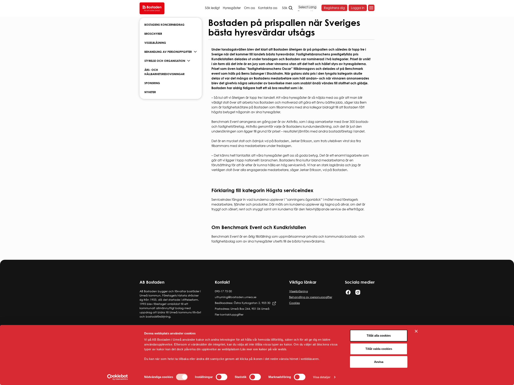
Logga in (357, 8)
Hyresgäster (232, 8)
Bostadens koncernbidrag (164, 24)
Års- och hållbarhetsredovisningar (164, 72)
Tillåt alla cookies (379, 335)
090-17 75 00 (223, 291)
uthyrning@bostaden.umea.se (235, 297)
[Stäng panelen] (416, 331)
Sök (284, 8)
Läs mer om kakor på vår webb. (263, 349)
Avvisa (378, 362)
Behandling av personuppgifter (168, 51)
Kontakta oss (267, 8)
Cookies (294, 303)
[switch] (221, 377)
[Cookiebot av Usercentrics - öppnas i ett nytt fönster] (117, 377)
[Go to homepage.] (152, 8)
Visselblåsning (155, 42)
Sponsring (152, 83)
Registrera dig (334, 8)
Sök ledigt (212, 8)
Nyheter (150, 92)
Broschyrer (153, 33)
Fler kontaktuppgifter (229, 314)
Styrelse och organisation (164, 60)
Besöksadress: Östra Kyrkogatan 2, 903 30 (242, 303)
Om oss (249, 8)
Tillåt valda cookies (378, 348)
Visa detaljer (321, 377)
